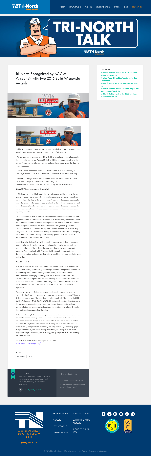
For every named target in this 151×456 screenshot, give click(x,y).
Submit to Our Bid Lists (81, 430)
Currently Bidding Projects (81, 421)
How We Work (75, 7)
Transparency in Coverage (98, 451)
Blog (126, 7)
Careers (117, 7)
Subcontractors (103, 7)
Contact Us (137, 7)
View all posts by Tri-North (32, 390)
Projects (88, 7)
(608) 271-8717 (29, 442)
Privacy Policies (82, 451)
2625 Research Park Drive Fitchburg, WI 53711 (29, 433)
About (62, 7)
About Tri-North (60, 413)
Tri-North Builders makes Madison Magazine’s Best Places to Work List (120, 89)
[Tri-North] (25, 7)
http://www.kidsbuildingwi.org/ (28, 343)
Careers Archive (60, 432)
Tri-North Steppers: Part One (72, 380)
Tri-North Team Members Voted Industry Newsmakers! (72, 385)
